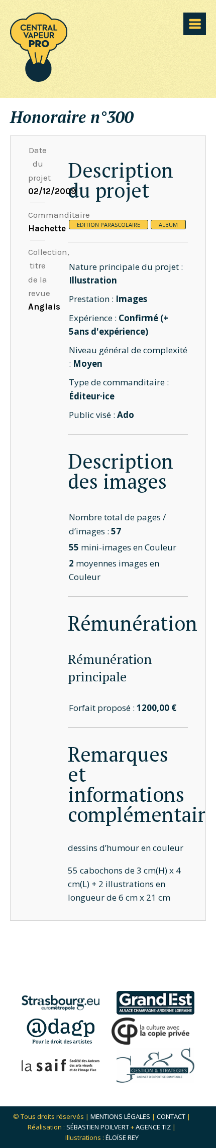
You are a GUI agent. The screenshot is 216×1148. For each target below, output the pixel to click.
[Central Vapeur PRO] (38, 78)
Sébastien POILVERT (97, 1126)
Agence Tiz (153, 1126)
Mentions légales (120, 1116)
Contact (171, 1116)
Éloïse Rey (122, 1137)
